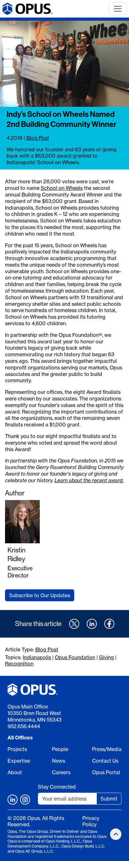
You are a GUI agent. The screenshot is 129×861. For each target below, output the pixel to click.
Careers (61, 772)
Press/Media (106, 749)
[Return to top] (115, 834)
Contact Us (105, 761)
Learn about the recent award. (88, 480)
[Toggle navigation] (117, 9)
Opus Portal (106, 772)
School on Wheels (62, 188)
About (15, 772)
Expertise (19, 761)
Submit (109, 799)
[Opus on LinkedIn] (13, 800)
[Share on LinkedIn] (92, 624)
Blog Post (37, 138)
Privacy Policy (90, 821)
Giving (106, 657)
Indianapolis (37, 657)
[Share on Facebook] (109, 624)
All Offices (20, 737)
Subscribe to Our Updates (39, 595)
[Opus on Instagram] (25, 800)
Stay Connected (57, 787)
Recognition (19, 663)
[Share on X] (74, 624)
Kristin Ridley (16, 554)
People (60, 749)
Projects (17, 749)
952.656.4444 (24, 726)
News (58, 761)
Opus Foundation (75, 657)
